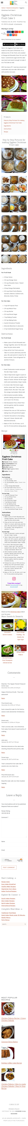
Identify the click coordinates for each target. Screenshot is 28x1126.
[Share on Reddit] (20, 32)
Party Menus (5, 920)
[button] (11, 452)
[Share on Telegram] (10, 35)
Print (12, 450)
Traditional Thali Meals (8, 913)
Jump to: (8, 117)
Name (3, 841)
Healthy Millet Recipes (8, 886)
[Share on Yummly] (8, 35)
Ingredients (7, 126)
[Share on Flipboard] (13, 35)
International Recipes (8, 905)
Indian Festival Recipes (9, 891)
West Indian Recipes (8, 901)
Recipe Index (5, 882)
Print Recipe (21, 44)
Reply (3, 698)
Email (3, 850)
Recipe (6, 132)
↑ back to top (14, 1104)
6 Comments (18, 24)
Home (3, 8)
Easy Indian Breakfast (8, 884)
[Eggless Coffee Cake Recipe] (14, 1054)
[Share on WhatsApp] (22, 32)
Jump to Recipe (9, 44)
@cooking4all (14, 585)
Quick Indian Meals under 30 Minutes (13, 915)
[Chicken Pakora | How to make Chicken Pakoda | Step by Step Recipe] (14, 1075)
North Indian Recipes (8, 903)
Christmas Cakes (15, 612)
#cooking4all (14, 587)
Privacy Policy (14, 1109)
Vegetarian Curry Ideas (8, 889)
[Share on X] (12, 32)
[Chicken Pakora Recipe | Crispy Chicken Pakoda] (14, 1009)
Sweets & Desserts (12, 8)
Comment (4, 817)
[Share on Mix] (16, 35)
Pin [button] (17, 450)
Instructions (7, 129)
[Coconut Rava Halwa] (14, 1032)
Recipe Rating (5, 811)
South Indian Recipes (8, 898)
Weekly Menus (5, 917)
